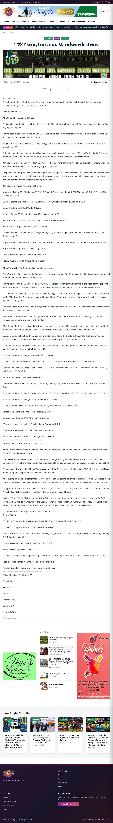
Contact (91, 21)
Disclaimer (87, 820)
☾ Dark (96, 2)
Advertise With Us (104, 820)
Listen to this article (99, 82)
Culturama (63, 21)
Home (6, 21)
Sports (24, 21)
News (15, 21)
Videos (51, 21)
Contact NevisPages (68, 804)
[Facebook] (103, 2)
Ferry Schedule (78, 21)
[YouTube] (109, 2)
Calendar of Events (10, 801)
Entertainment (38, 21)
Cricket (11, 33)
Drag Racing (56, 27)
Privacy (94, 820)
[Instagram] (106, 2)
